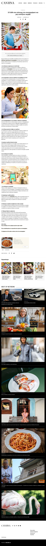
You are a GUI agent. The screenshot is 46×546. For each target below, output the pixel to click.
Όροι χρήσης (32, 530)
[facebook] (20, 19)
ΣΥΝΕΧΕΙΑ (25, 246)
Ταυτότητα (32, 534)
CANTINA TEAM (19, 17)
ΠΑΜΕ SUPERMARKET (5, 275)
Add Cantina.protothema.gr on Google (14, 55)
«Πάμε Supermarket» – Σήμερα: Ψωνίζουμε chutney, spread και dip (28, 277)
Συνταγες (20, 3)
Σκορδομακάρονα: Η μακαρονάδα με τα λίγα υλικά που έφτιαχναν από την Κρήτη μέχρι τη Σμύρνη (15, 455)
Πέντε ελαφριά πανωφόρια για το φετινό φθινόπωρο (9, 364)
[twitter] (25, 19)
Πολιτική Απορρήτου (34, 531)
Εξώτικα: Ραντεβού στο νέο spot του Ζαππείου (8, 394)
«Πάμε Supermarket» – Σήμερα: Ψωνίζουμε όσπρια (17, 277)
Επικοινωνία (32, 533)
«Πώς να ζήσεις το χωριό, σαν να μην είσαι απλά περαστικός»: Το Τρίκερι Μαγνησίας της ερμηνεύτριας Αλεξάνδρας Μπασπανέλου (20, 424)
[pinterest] (11, 253)
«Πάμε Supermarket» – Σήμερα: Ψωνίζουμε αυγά (39, 277)
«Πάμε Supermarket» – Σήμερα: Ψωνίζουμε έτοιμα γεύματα (6, 277)
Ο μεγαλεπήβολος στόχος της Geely (29, 302)
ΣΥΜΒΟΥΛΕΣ (23, 10)
